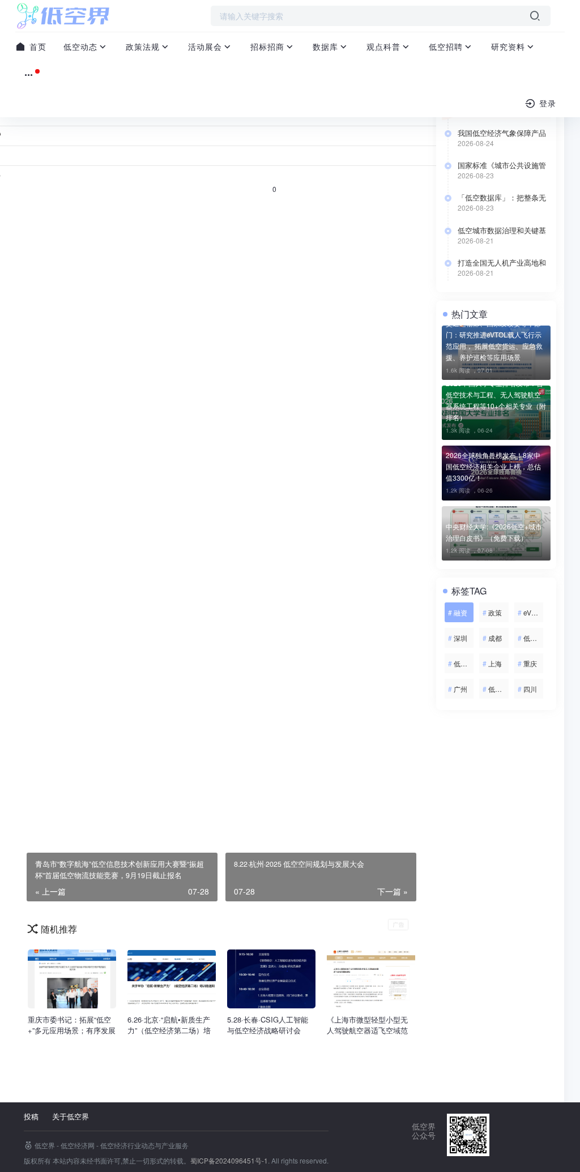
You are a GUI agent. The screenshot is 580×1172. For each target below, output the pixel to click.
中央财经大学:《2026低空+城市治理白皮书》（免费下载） (494, 531)
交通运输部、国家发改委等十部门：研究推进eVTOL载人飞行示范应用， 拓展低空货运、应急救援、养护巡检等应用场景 (494, 340)
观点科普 (383, 46)
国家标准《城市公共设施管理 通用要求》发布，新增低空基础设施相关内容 (503, 165)
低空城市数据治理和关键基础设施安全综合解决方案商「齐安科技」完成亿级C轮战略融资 (502, 230)
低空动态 (80, 46)
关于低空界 (70, 1116)
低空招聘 (446, 46)
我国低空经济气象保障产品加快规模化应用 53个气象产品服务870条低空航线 (503, 133)
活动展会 (205, 46)
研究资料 (508, 46)
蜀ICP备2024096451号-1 (229, 1160)
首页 (36, 46)
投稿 (31, 1116)
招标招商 (267, 46)
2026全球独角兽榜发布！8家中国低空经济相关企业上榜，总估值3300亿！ (493, 466)
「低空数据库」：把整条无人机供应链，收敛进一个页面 (502, 197)
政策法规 (143, 46)
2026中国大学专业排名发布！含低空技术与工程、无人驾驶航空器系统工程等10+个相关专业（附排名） (496, 400)
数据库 (325, 46)
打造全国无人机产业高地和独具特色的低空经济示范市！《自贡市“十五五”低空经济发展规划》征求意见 (504, 262)
